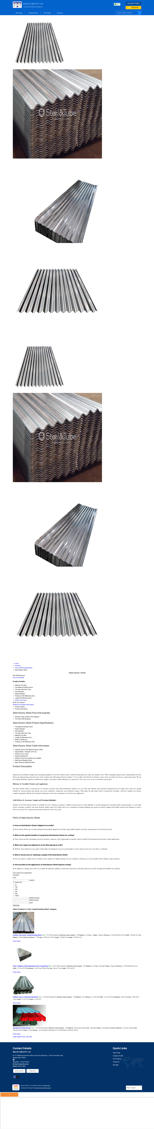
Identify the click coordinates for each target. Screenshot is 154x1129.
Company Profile (33, 13)
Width (17, 739)
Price (16, 719)
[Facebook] (14, 1078)
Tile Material (19, 727)
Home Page (19, 13)
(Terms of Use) (46, 1085)
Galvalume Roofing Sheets (22, 1028)
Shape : (98, 935)
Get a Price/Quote (18, 677)
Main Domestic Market (22, 762)
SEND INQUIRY (17, 1037)
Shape (17, 729)
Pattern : (27, 1030)
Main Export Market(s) (22, 760)
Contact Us (60, 13)
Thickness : (114, 935)
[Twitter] (17, 1078)
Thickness (18, 742)
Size (16, 731)
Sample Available (20, 756)
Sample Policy (19, 758)
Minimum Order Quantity (22, 717)
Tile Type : (45, 937)
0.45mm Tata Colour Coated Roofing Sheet (27, 935)
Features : (55, 1030)
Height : (75, 937)
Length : (61, 937)
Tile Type (18, 733)
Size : (90, 935)
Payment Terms (20, 749)
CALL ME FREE (27, 1037)
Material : (83, 935)
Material (17, 735)
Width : (132, 935)
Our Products (47, 13)
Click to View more (21, 700)
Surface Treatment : (29, 937)
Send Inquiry (134, 7)
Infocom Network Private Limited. (43, 1088)
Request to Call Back (19, 704)
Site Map (115, 1065)
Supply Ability (19, 752)
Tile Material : (36, 968)
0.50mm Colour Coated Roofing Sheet (25, 997)
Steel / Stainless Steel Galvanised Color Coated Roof (31, 966)
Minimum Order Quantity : (69, 935)
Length (17, 737)
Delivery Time (19, 754)
